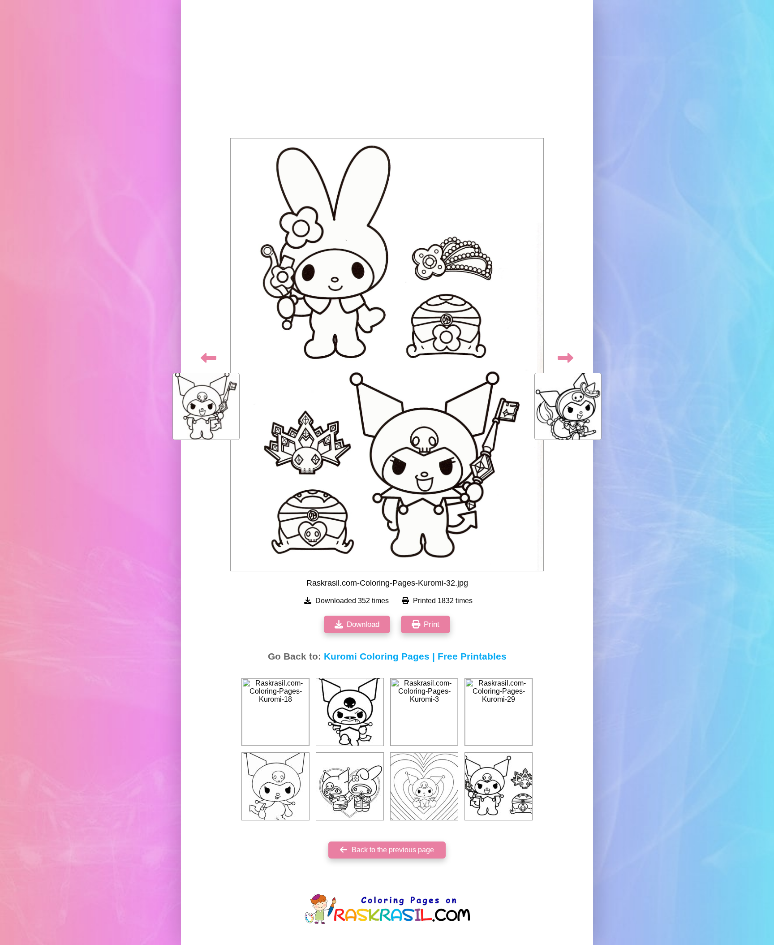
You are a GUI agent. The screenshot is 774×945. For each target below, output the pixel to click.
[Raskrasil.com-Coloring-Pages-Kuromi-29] (498, 712)
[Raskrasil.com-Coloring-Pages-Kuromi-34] (498, 786)
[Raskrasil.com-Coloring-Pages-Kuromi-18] (275, 712)
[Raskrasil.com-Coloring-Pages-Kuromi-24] (350, 712)
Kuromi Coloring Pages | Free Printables (415, 656)
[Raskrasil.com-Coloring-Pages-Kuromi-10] (350, 786)
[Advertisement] (387, 71)
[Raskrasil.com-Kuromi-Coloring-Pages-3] (424, 786)
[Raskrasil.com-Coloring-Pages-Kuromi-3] (424, 712)
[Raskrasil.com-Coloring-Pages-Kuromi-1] (275, 786)
